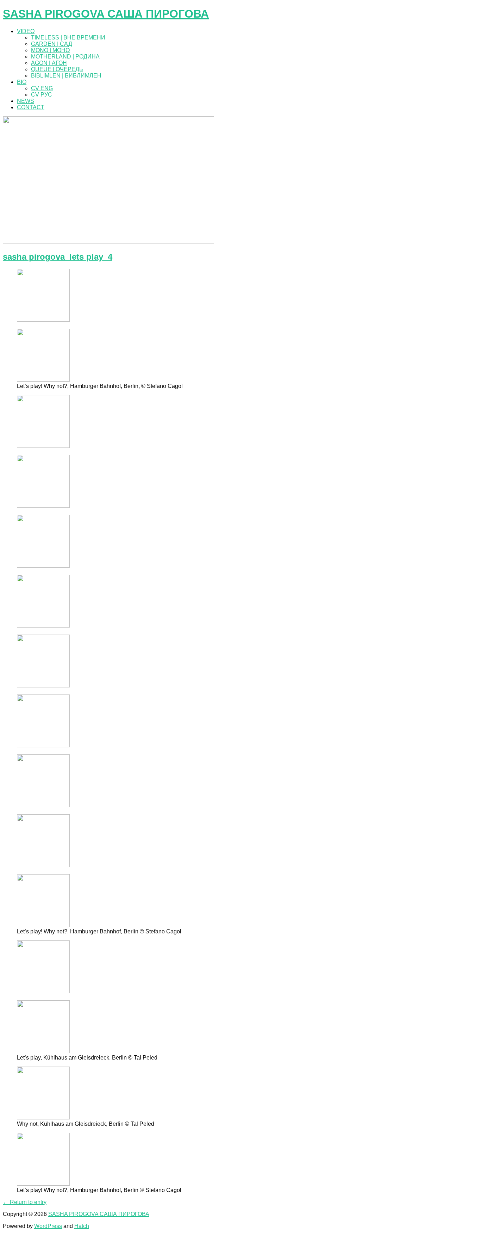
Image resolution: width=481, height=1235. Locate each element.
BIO (21, 82)
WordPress (48, 1226)
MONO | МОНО (50, 50)
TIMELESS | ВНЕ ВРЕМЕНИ (68, 38)
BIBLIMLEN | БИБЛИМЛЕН (66, 76)
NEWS (25, 101)
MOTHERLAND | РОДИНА (65, 57)
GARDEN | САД (51, 44)
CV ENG (42, 88)
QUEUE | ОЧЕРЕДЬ (57, 69)
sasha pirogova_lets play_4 (57, 256)
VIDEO (26, 31)
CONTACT (30, 107)
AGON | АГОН (49, 63)
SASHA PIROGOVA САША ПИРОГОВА (106, 13)
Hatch (81, 1226)
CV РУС (41, 95)
